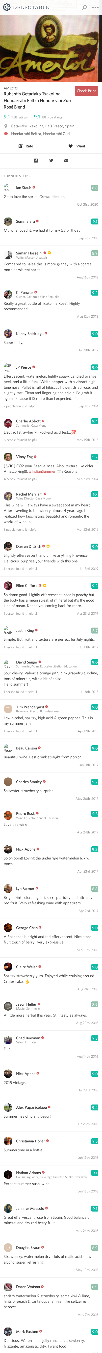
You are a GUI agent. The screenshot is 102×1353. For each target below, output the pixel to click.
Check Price (86, 90)
